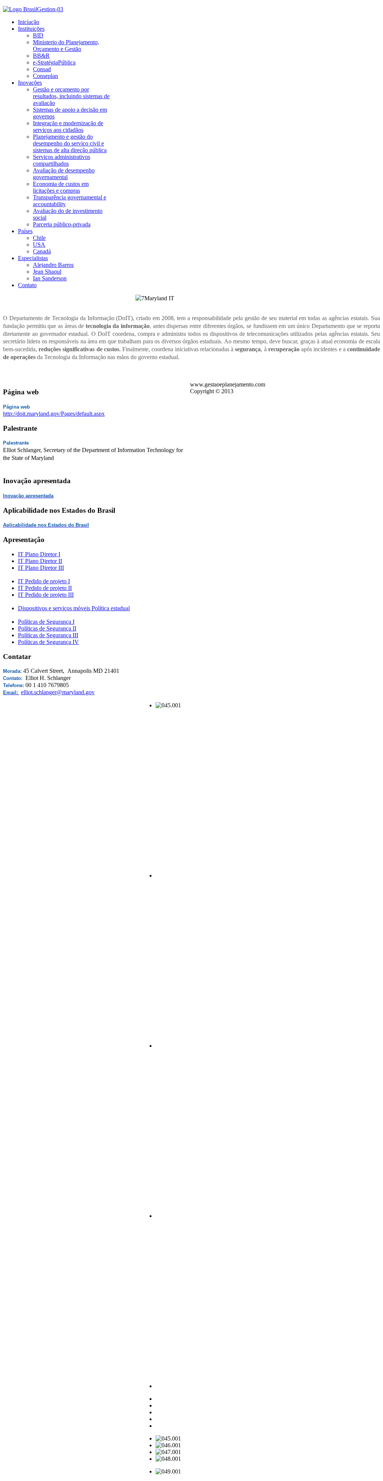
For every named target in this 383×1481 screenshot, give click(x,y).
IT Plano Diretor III (41, 568)
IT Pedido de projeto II (45, 588)
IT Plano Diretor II (40, 561)
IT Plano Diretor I (39, 554)
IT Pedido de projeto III (46, 595)
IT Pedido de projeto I (44, 581)
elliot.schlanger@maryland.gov (58, 692)
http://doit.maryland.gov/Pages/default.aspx (54, 413)
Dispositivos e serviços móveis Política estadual (74, 608)
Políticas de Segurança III (48, 635)
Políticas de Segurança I (46, 621)
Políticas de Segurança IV (48, 642)
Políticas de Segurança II (47, 628)
